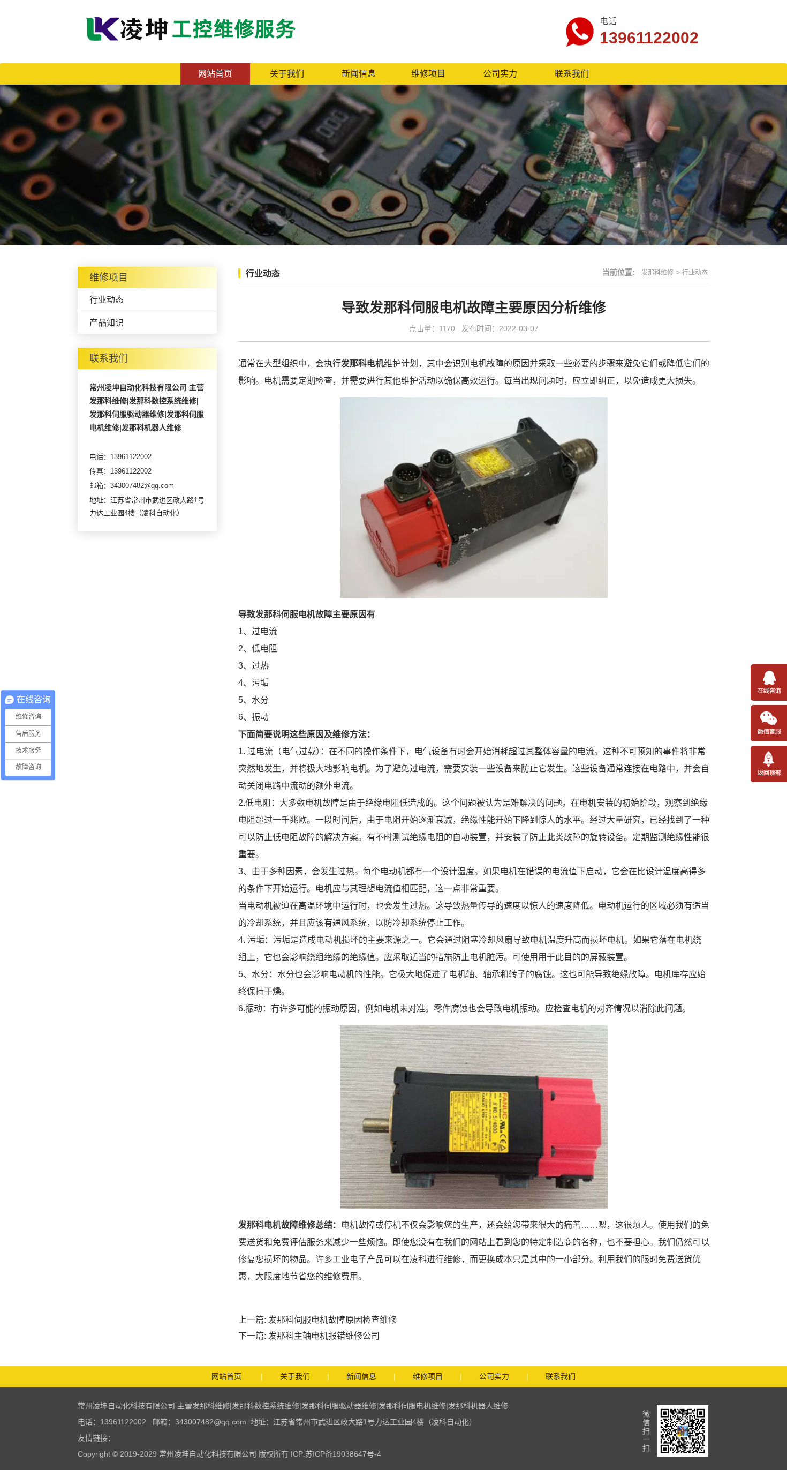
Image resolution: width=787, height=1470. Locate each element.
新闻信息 (359, 73)
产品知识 (106, 322)
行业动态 (106, 299)
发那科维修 (657, 272)
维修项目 (428, 73)
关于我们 (287, 73)
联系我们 (572, 73)
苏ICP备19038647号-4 (343, 1454)
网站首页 (215, 73)
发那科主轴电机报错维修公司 (324, 1335)
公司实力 (500, 73)
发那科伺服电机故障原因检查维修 (332, 1319)
